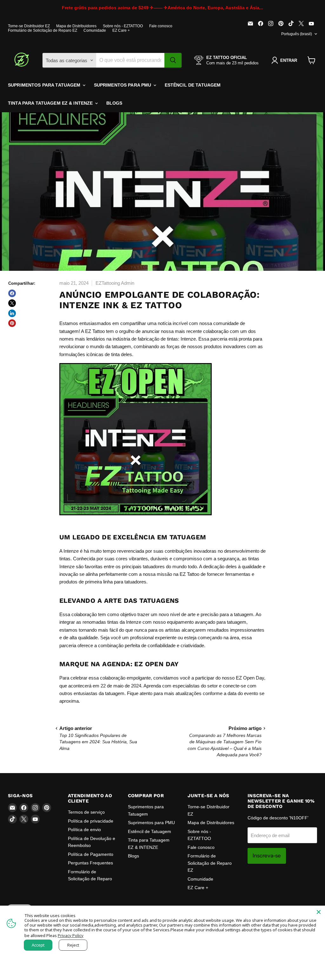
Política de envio (84, 829)
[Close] (318, 912)
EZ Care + (121, 30)
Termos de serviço (86, 812)
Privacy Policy (70, 935)
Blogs (114, 103)
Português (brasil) (296, 34)
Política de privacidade (90, 821)
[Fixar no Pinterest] (12, 323)
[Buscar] (173, 60)
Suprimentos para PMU (123, 85)
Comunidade (94, 30)
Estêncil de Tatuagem (193, 85)
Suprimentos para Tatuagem (45, 85)
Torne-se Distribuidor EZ (29, 26)
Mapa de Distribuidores (76, 26)
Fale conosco (160, 26)
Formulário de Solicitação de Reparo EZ (42, 30)
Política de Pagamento (90, 854)
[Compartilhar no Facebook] (12, 293)
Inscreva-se (267, 855)
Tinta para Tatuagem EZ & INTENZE (51, 103)
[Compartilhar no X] (12, 303)
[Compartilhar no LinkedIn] (12, 313)
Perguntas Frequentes (90, 862)
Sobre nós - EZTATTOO (123, 26)
